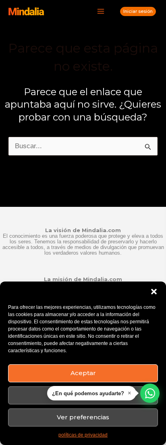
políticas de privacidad (83, 435)
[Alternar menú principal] (101, 11)
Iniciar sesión (138, 11)
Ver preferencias (83, 417)
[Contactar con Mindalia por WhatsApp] (150, 393)
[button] (154, 292)
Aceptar (83, 373)
